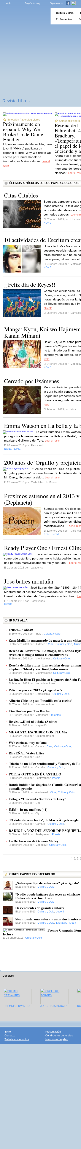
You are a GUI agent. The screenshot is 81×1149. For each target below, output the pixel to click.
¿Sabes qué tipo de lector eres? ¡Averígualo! (47, 883)
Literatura (61, 922)
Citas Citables (21, 195)
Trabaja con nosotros (17, 1039)
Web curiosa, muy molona (28, 742)
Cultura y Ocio (46, 886)
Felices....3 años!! (21, 629)
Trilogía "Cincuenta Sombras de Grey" (37, 798)
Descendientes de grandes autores (39, 907)
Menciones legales (56, 1039)
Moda (72, 922)
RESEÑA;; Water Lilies (26, 753)
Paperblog (24, 16)
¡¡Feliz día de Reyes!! (29, 284)
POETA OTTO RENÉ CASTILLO (35, 774)
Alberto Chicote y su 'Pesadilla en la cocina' (40, 700)
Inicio (8, 3)
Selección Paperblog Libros (23, 119)
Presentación (53, 1031)
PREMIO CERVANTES (17, 1005)
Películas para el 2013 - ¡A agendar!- (35, 690)
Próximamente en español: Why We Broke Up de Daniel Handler (24, 132)
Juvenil (60, 911)
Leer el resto (52, 440)
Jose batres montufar (29, 581)
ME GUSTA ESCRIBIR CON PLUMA (38, 732)
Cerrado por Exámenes (31, 381)
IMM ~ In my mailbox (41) (28, 809)
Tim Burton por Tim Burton (30, 711)
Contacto (10, 1035)
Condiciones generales (59, 1035)
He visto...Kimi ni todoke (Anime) (33, 721)
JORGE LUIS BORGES (53, 1005)
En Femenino (64, 19)
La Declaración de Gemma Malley (34, 840)
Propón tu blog (32, 3)
